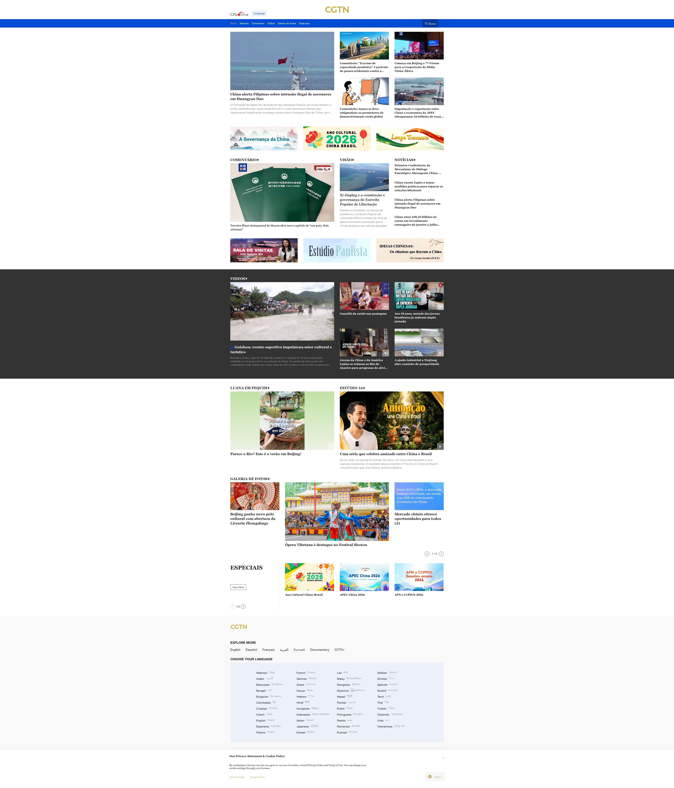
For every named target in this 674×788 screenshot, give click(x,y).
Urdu (383, 720)
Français (268, 649)
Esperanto (268, 726)
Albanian (265, 672)
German (306, 678)
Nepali (344, 696)
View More (238, 587)
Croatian (266, 708)
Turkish (386, 708)
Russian (347, 732)
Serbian (387, 672)
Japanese (307, 726)
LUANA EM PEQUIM (248, 388)
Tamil (384, 696)
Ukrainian (390, 714)
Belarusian (269, 684)
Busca (432, 23)
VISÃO (346, 160)
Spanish (387, 684)
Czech (264, 714)
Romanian (348, 726)
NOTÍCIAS (404, 160)
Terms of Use (257, 777)
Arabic (264, 678)
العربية (284, 649)
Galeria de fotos (248, 479)
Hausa (305, 690)
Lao (342, 672)
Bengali (264, 690)
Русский (299, 649)
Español (251, 649)
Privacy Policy (237, 777)
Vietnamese (391, 726)
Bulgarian (268, 696)
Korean (306, 732)
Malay (349, 678)
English (235, 649)
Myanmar (351, 690)
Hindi (303, 702)
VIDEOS (237, 279)
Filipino (265, 732)
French (306, 672)
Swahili (387, 690)
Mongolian (348, 684)
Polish (345, 708)
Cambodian (266, 702)
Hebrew (305, 696)
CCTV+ (340, 649)
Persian (346, 702)
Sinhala (386, 678)
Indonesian (313, 714)
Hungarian (308, 708)
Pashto (344, 720)
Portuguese (350, 714)
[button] (427, 553)
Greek (306, 684)
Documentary (319, 649)
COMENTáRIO (243, 160)
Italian (305, 720)
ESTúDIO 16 (351, 388)
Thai (383, 702)
